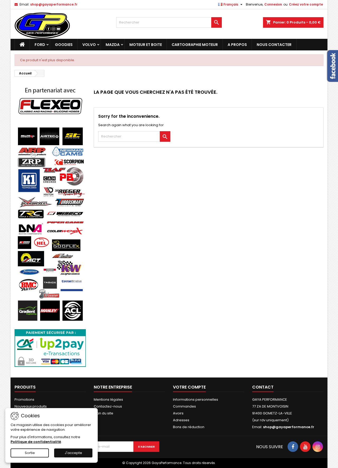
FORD (40, 44)
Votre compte (189, 387)
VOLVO (89, 44)
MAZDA (113, 44)
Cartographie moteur (195, 44)
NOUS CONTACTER (274, 44)
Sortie (30, 452)
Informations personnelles (195, 399)
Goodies (64, 44)
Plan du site (103, 413)
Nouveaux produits (31, 406)
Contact (263, 387)
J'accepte (73, 452)
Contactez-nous (108, 406)
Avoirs (178, 413)
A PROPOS (237, 44)
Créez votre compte (306, 4)
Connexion (273, 4)
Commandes (184, 406)
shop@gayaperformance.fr (53, 4)
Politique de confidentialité (36, 441)
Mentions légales (108, 399)
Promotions (24, 399)
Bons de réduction (188, 426)
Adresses (181, 420)
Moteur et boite (145, 44)
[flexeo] (50, 100)
